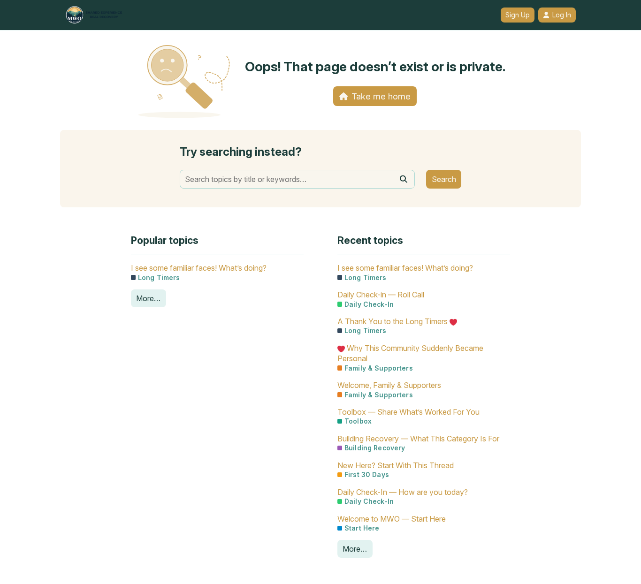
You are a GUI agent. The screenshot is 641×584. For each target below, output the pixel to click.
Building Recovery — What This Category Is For (418, 438)
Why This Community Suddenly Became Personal (410, 353)
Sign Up (517, 15)
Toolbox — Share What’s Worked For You (408, 412)
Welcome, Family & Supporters (389, 385)
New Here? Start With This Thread (395, 465)
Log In (561, 15)
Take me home (381, 96)
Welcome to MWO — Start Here (391, 518)
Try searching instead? (241, 152)
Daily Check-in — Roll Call (380, 294)
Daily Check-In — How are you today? (402, 492)
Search (444, 179)
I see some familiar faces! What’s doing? (199, 268)
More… (148, 298)
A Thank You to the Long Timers (393, 321)
